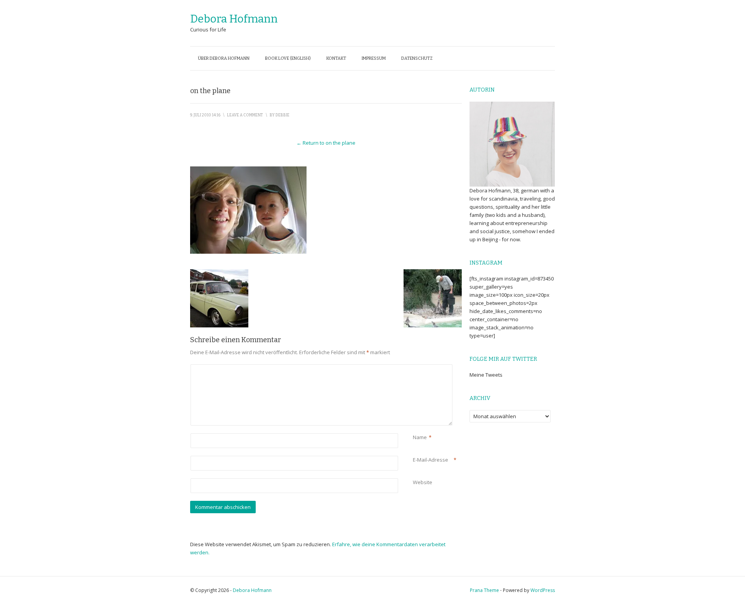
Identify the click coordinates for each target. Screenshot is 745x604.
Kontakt (336, 58)
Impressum (374, 58)
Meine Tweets (486, 374)
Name (420, 437)
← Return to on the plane (325, 142)
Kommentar (414, 368)
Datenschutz (417, 58)
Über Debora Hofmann (223, 58)
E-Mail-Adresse (430, 459)
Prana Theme (484, 590)
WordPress (542, 590)
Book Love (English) (288, 58)
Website (422, 482)
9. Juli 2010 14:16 (205, 115)
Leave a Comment (245, 115)
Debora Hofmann (234, 18)
